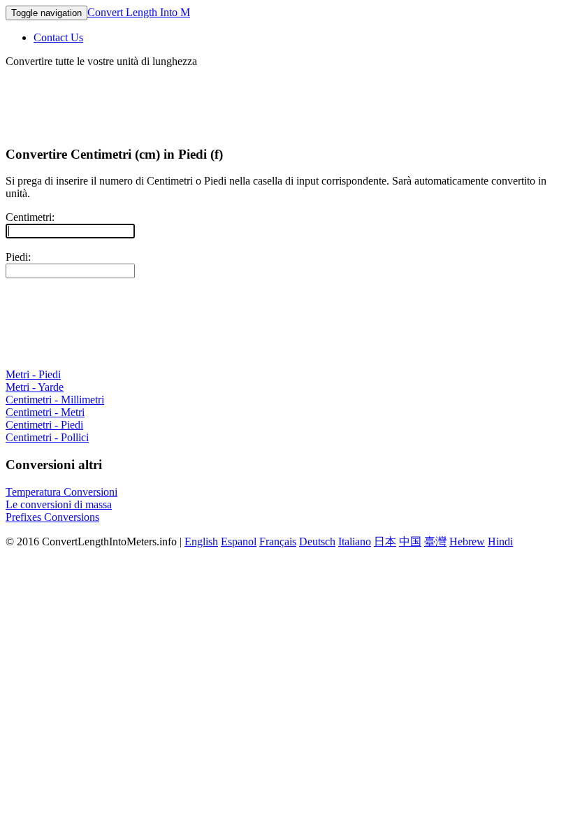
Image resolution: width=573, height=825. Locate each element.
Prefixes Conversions (52, 517)
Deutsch (317, 541)
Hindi (500, 541)
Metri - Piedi (33, 374)
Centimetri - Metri (45, 412)
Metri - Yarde (35, 387)
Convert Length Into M (138, 12)
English (201, 541)
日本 (385, 541)
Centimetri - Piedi (44, 425)
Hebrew (467, 541)
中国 (410, 541)
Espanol (238, 541)
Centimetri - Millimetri (55, 400)
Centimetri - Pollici (47, 437)
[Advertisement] (260, 99)
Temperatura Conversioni (61, 492)
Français (277, 541)
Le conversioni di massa (59, 504)
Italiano (354, 541)
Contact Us (58, 37)
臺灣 (435, 541)
